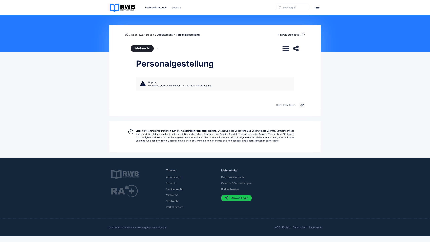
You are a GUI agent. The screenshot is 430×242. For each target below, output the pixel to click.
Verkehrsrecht (174, 207)
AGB (277, 227)
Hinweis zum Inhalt (289, 34)
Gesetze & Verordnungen (236, 183)
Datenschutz (300, 227)
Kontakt (286, 227)
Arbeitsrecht (142, 48)
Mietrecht (172, 195)
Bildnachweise (230, 189)
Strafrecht (172, 201)
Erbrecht (171, 183)
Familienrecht (174, 189)
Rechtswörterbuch (232, 177)
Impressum (315, 227)
